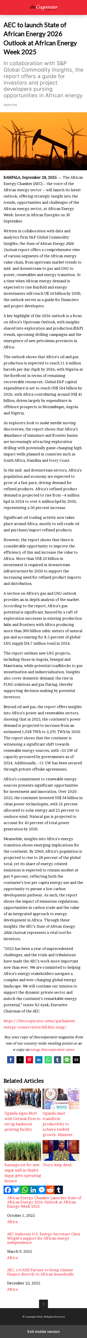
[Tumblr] (58, 1192)
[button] (10, 1059)
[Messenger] (41, 1192)
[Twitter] (16, 1192)
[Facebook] (8, 1192)
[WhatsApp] (25, 1192)
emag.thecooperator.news (52, 1049)
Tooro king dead (57, 1165)
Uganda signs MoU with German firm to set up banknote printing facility (22, 1121)
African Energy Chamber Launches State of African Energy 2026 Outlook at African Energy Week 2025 (44, 1202)
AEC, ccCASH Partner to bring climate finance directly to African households (40, 1272)
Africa (12, 1222)
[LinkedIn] (33, 1192)
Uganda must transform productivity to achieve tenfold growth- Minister (58, 1124)
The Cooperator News (44, 7)
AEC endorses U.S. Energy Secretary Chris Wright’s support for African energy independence (43, 1238)
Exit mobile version (43, 1331)
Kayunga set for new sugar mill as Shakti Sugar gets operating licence (22, 1173)
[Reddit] (50, 1192)
